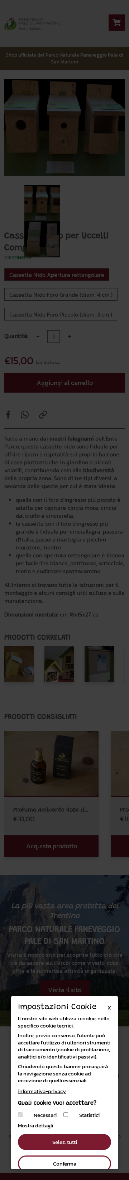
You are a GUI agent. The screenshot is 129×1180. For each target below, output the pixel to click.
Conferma (64, 1163)
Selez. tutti (64, 1142)
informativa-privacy (42, 1091)
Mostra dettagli (35, 1125)
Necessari (45, 1115)
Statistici (89, 1115)
